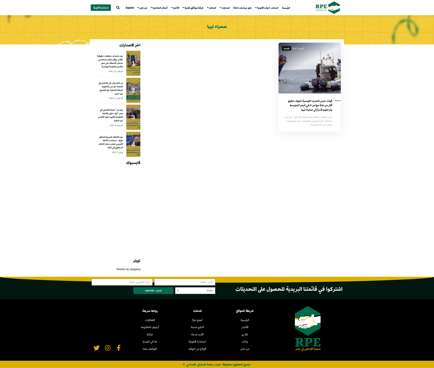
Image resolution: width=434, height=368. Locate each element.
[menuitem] (130, 8)
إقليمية (286, 48)
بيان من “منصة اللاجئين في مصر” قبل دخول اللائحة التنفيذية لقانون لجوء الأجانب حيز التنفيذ (110, 115)
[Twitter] (96, 347)
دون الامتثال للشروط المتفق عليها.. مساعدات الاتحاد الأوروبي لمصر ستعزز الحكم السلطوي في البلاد (111, 142)
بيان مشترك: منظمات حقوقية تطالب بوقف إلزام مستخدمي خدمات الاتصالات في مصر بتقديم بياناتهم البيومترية (110, 61)
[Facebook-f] (118, 347)
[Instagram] (107, 347)
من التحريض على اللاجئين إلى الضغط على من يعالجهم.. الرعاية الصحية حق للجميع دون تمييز (110, 88)
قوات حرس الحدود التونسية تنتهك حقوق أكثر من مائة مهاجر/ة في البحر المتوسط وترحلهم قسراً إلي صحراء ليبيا (310, 105)
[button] (118, 8)
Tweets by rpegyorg (128, 269)
